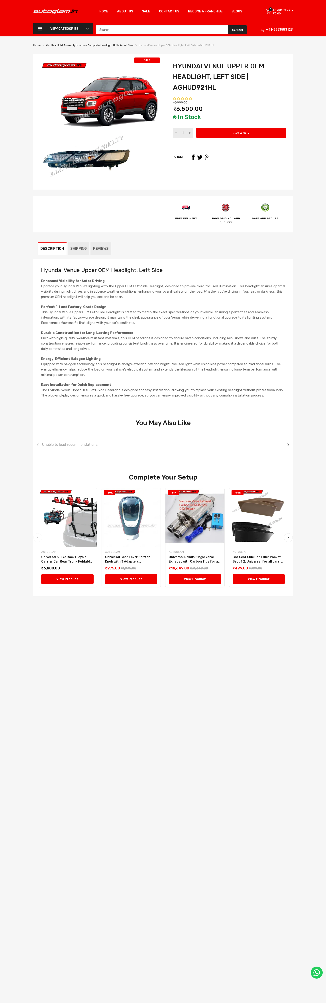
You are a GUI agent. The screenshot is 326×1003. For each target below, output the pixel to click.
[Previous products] (37, 444)
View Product (67, 579)
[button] (183, 98)
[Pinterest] (206, 157)
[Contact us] (317, 973)
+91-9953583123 (279, 30)
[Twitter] (199, 157)
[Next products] (288, 444)
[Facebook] (193, 157)
